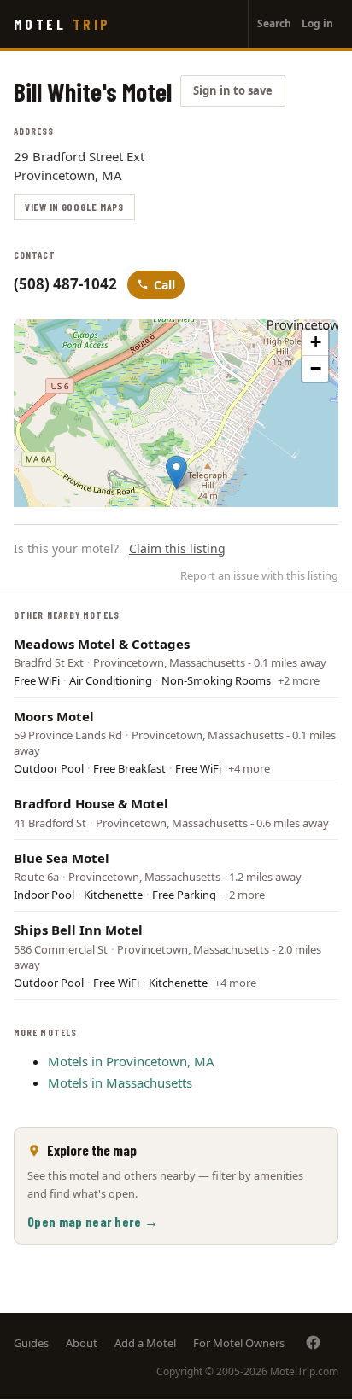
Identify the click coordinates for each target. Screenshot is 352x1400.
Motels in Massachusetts (120, 1082)
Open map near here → (92, 1221)
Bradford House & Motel (91, 803)
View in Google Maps (74, 207)
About (81, 1342)
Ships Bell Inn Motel (78, 929)
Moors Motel (54, 716)
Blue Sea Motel (61, 857)
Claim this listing (177, 548)
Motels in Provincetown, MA (131, 1061)
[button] (176, 472)
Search (274, 23)
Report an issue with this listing (259, 575)
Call (164, 285)
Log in (317, 23)
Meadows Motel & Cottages (102, 643)
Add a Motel (145, 1342)
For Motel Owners (239, 1342)
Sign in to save (233, 90)
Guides (31, 1342)
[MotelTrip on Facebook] (313, 1342)
